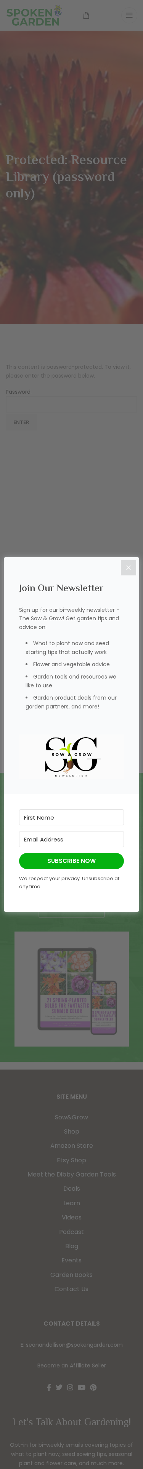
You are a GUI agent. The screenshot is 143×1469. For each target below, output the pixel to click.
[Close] (128, 567)
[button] (71, 756)
